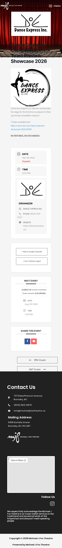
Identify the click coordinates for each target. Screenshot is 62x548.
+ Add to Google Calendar (31, 252)
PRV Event (40, 360)
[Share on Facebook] (27, 341)
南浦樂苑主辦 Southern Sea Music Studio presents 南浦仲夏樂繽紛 (34, 291)
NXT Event (35, 369)
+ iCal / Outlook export (32, 261)
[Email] (34, 341)
